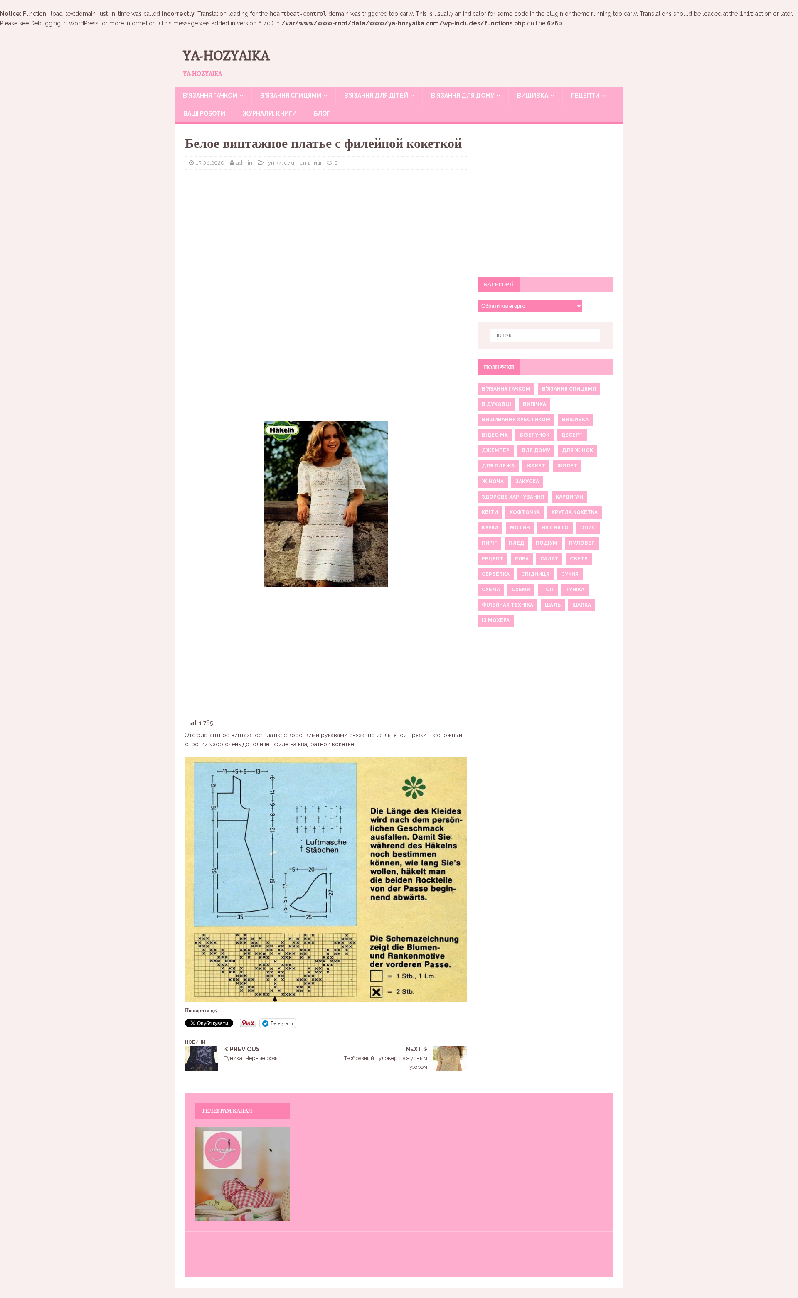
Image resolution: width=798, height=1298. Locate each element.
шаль (553, 605)
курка (490, 528)
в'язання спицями (569, 389)
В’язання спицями (290, 95)
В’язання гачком (210, 95)
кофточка (525, 512)
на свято (555, 528)
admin (244, 163)
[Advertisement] (326, 236)
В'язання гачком (506, 389)
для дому (535, 450)
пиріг (489, 543)
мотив (520, 528)
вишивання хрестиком (516, 420)
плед (516, 543)
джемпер (496, 450)
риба (522, 559)
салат (549, 559)
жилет (567, 466)
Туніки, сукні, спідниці (293, 163)
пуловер (582, 543)
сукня (570, 574)
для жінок (577, 450)
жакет (535, 466)
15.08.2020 (210, 163)
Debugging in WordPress (64, 23)
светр (579, 559)
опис (588, 528)
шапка (581, 605)
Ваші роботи (204, 113)
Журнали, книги (269, 113)
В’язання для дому (462, 95)
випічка (534, 404)
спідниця (535, 574)
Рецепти (585, 95)
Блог (322, 113)
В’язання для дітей (376, 95)
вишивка (575, 420)
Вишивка (532, 95)
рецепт (492, 559)
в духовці (496, 404)
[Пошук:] (545, 335)
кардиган (569, 497)
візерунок (534, 435)
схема (491, 589)
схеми (521, 589)
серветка (496, 574)
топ (548, 589)
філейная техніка (507, 605)
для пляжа (498, 466)
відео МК (495, 435)
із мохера (496, 620)
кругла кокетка (575, 512)
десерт (572, 435)
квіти (490, 512)
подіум (546, 543)
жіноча (493, 481)
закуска (527, 481)
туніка (574, 589)
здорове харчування (513, 497)
